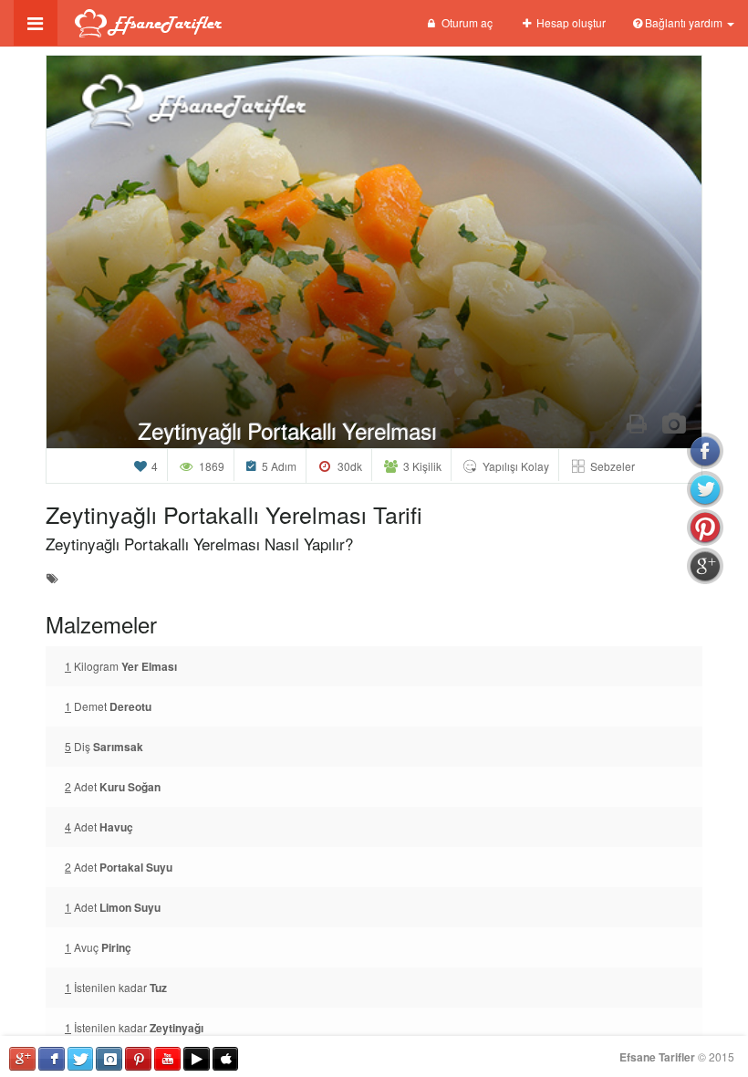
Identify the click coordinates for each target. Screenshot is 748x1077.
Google (22, 1059)
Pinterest (138, 1059)
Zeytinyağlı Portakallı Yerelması (287, 430)
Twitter (81, 1059)
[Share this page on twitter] (705, 489)
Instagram (109, 1059)
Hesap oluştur (570, 22)
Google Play (196, 1059)
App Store (226, 1059)
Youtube (167, 1059)
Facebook (51, 1059)
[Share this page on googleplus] (705, 566)
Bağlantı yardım (683, 22)
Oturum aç (466, 22)
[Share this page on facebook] (705, 451)
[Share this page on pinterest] (705, 527)
